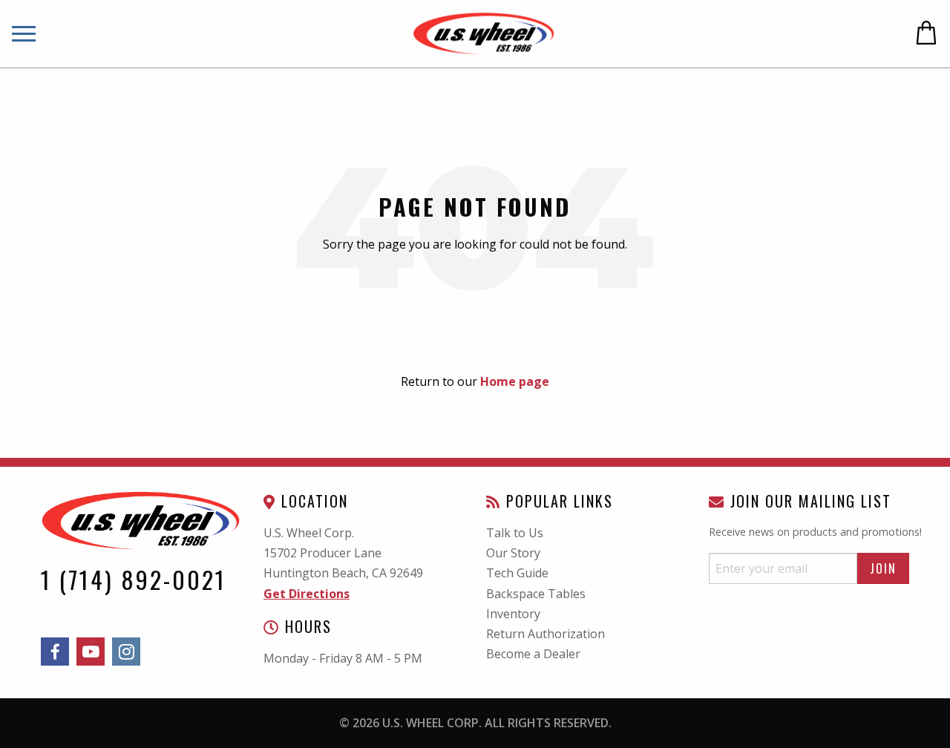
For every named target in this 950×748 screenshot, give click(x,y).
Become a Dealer (533, 654)
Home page (514, 381)
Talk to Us (514, 533)
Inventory (513, 614)
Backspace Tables (536, 593)
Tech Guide (517, 573)
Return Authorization (545, 634)
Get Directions (306, 593)
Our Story (513, 553)
